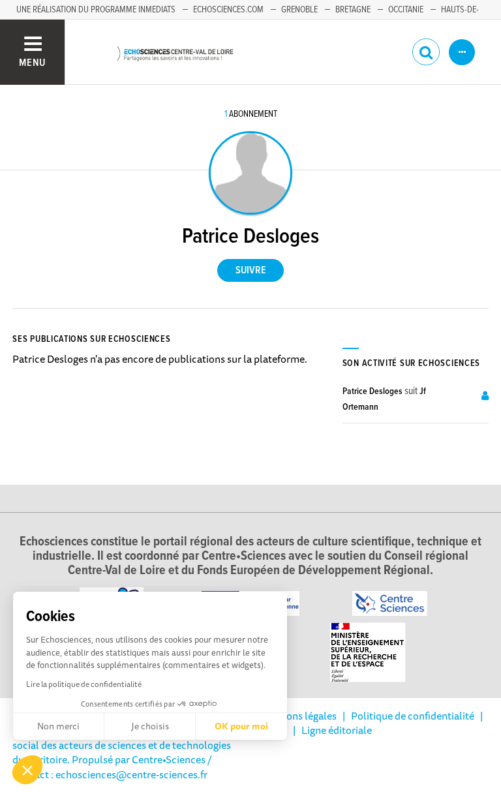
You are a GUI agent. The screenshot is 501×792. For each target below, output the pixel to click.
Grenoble (299, 10)
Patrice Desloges (372, 391)
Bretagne (353, 10)
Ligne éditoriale (336, 730)
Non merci (58, 726)
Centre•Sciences (168, 759)
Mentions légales (298, 715)
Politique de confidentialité (412, 715)
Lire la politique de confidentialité (84, 684)
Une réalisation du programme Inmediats (95, 10)
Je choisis (150, 726)
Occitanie (405, 10)
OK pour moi (241, 726)
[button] (27, 769)
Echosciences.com (228, 10)
